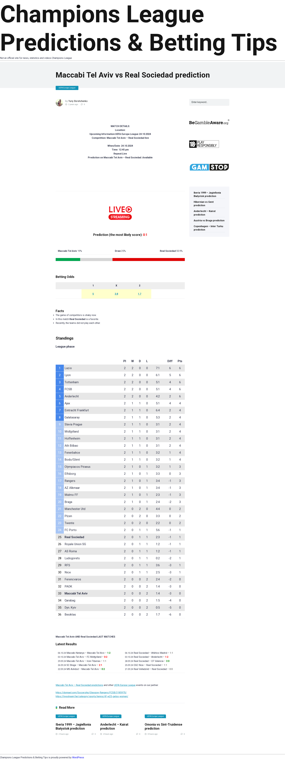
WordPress (78, 757)
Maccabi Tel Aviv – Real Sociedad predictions (79, 685)
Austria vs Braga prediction (209, 220)
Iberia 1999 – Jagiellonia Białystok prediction (73, 726)
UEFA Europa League (67, 88)
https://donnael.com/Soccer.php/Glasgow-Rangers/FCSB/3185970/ (91, 692)
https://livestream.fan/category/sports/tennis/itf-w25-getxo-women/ (92, 696)
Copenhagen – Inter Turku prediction (208, 228)
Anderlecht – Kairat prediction (114, 726)
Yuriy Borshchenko (78, 101)
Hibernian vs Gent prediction (204, 204)
